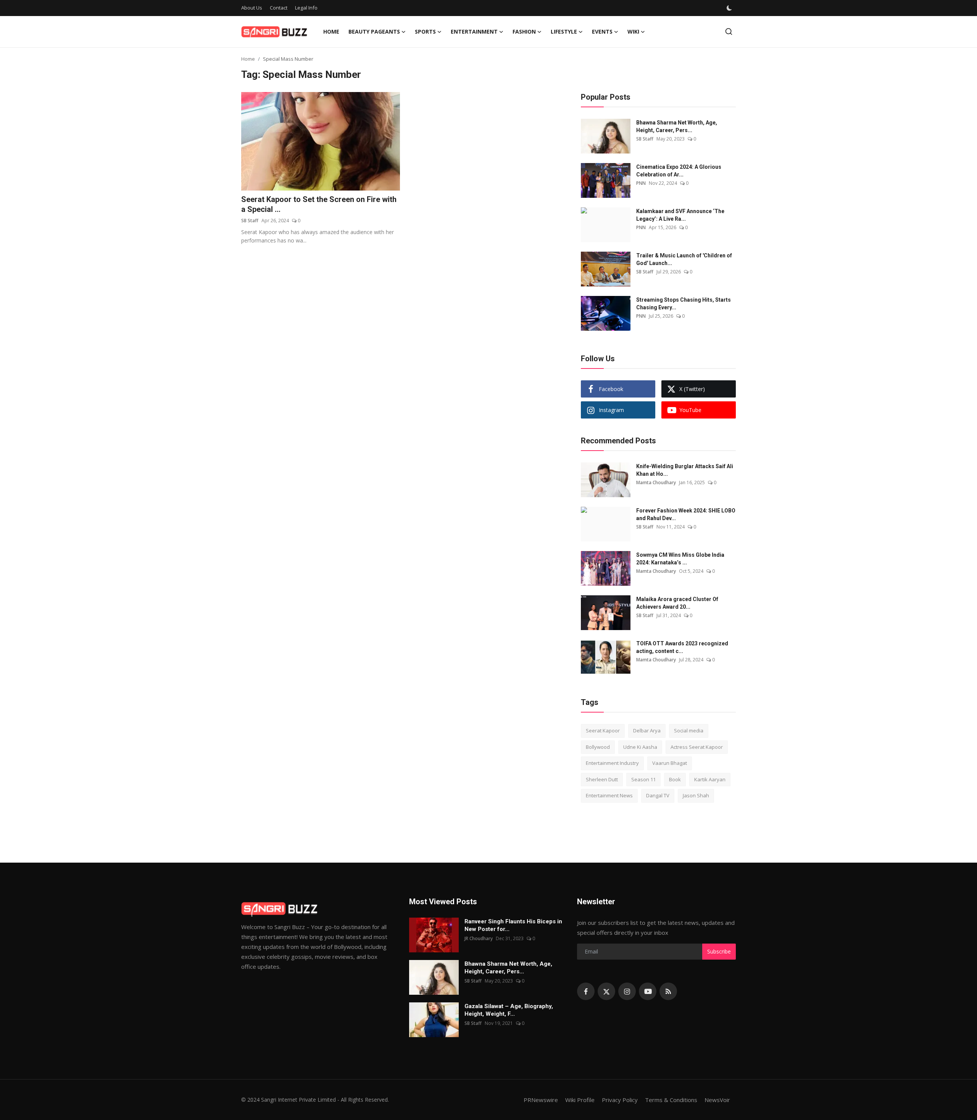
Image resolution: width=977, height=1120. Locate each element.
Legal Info (306, 7)
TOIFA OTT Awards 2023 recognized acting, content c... (682, 647)
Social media (688, 730)
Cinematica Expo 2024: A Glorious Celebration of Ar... (678, 171)
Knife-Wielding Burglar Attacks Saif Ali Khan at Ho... (684, 470)
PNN (641, 183)
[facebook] (586, 991)
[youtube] (647, 991)
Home (331, 31)
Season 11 (643, 779)
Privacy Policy (620, 1100)
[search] (729, 31)
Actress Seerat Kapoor (697, 746)
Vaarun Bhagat (669, 763)
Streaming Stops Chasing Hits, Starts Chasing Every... (683, 303)
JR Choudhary (478, 938)
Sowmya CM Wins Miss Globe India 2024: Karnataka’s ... (680, 559)
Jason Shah (696, 795)
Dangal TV (657, 795)
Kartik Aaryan (709, 779)
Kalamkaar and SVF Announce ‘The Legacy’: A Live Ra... (680, 215)
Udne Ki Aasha (640, 746)
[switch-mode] (729, 8)
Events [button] (602, 31)
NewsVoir (717, 1100)
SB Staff (249, 220)
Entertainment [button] (474, 31)
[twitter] (606, 991)
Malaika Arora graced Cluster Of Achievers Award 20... (677, 603)
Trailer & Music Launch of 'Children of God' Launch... (684, 259)
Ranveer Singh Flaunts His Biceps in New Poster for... (513, 925)
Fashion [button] (524, 31)
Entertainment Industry (612, 763)
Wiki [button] (633, 31)
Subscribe (719, 951)
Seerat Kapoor (603, 730)
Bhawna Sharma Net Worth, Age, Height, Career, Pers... (676, 126)
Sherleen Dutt (602, 779)
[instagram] (627, 991)
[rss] (668, 991)
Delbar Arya (647, 730)
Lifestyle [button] (564, 31)
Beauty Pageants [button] (374, 31)
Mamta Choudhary (656, 482)
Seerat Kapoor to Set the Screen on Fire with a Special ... (319, 204)
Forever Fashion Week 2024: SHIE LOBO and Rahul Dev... (685, 514)
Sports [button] (425, 31)
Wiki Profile (580, 1100)
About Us (251, 7)
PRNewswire (541, 1100)
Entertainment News (609, 795)
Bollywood (598, 746)
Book (675, 779)
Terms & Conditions (671, 1100)
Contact (278, 7)
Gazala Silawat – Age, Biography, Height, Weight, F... (508, 1010)
